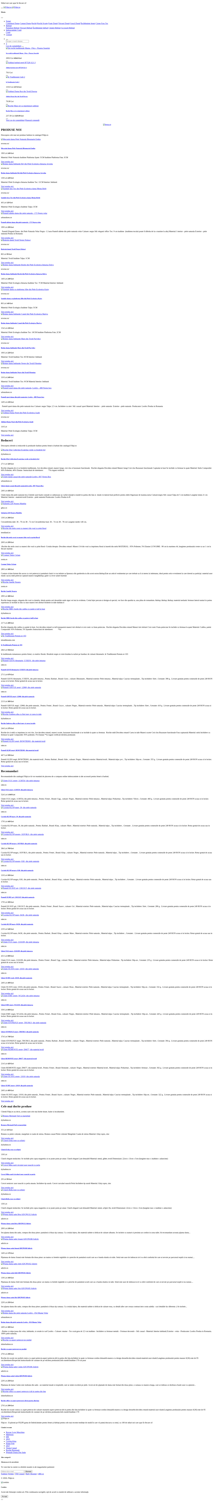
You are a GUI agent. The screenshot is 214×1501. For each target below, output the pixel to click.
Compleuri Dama (12, 23)
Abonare (28, 1471)
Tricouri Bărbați (26, 28)
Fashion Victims (7, 1474)
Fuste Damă (53, 23)
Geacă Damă (75, 23)
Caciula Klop (11, 1441)
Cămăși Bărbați (55, 28)
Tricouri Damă (64, 23)
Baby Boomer (31, 1474)
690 (7, 1437)
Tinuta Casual (11, 1448)
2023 (8, 1439)
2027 (8, 1446)
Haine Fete (10, 1443)
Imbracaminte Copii (13, 30)
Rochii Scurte (42, 23)
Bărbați (9, 26)
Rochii (34, 23)
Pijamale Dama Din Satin (16, 1452)
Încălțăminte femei (88, 23)
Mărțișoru (9, 1435)
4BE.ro (41, 1474)
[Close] (2, 17)
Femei (8, 21)
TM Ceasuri (19, 1474)
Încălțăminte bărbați (40, 28)
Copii (8, 32)
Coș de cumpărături (13, 46)
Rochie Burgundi (12, 1450)
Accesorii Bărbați (68, 28)
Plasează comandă (32, 120)
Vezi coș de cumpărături (15, 120)
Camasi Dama (25, 23)
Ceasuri (9, 35)
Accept (4, 1496)
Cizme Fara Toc (102, 23)
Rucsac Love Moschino (15, 1432)
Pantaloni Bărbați (12, 28)
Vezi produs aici (7, 162)
